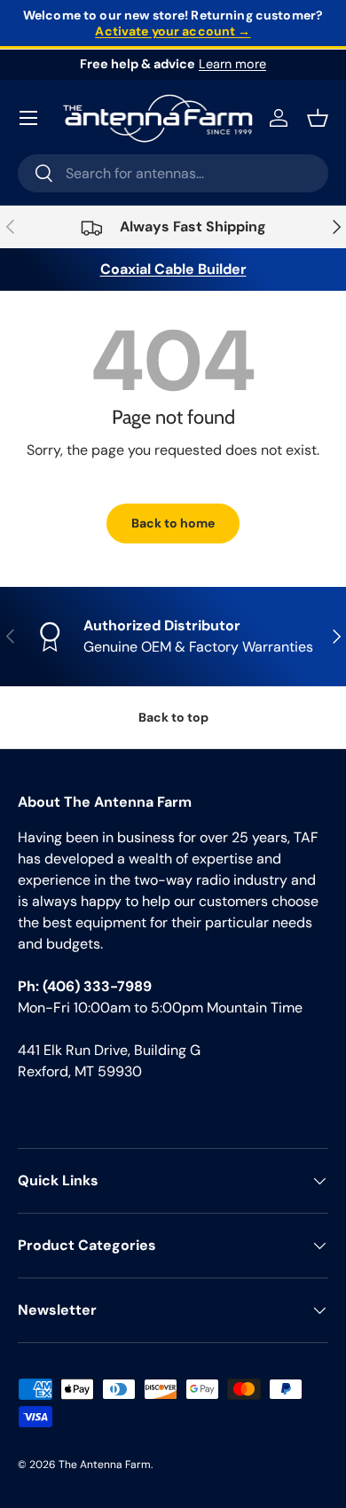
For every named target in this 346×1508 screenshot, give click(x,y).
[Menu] (28, 117)
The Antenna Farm (105, 1464)
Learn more (232, 64)
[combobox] (173, 173)
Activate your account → (172, 31)
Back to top (173, 717)
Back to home (173, 523)
